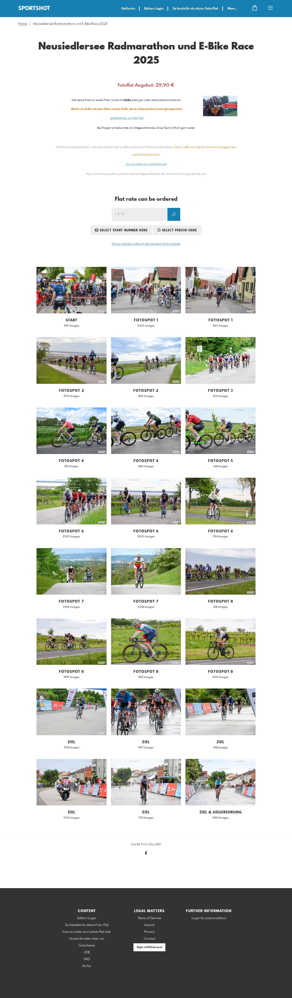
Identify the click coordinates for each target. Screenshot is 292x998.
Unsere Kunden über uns (86, 938)
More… (232, 8)
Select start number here (123, 230)
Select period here (179, 230)
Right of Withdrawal (149, 947)
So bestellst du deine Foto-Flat (195, 8)
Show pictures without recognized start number (146, 244)
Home (22, 24)
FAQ (86, 959)
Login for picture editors (209, 918)
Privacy (149, 932)
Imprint (149, 925)
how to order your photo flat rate (87, 932)
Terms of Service (149, 918)
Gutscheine (87, 945)
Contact (149, 938)
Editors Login (154, 8)
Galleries (128, 8)
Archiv (86, 966)
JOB (87, 952)
